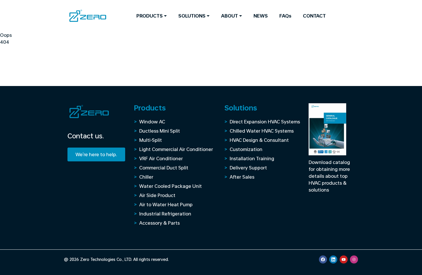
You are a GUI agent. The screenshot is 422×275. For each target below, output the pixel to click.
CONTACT (314, 15)
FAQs (285, 15)
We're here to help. (96, 154)
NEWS (260, 15)
